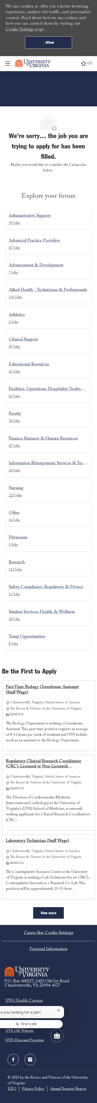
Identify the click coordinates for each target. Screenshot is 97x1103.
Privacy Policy (33, 1089)
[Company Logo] (33, 63)
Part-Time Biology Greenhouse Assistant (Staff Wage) (42, 690)
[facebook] (13, 1059)
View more (48, 913)
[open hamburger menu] (8, 64)
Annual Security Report (68, 1089)
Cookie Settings (20, 29)
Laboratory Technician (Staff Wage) (37, 841)
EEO (12, 1089)
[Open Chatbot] (57, 1035)
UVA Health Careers (24, 1001)
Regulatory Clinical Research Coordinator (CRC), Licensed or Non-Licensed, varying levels (43, 764)
